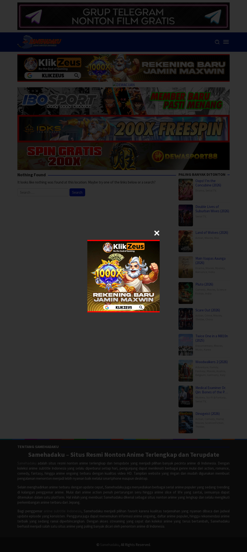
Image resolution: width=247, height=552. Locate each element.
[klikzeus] (123, 275)
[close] (157, 233)
